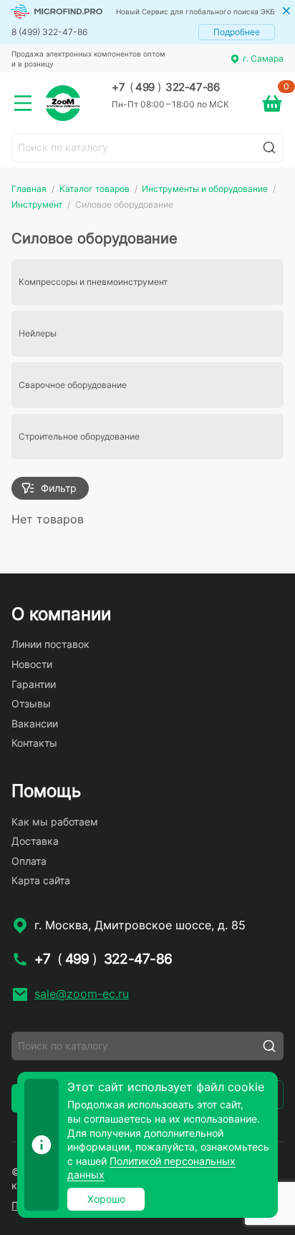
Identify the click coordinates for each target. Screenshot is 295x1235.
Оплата (29, 861)
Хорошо (106, 1199)
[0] (272, 103)
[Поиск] (269, 147)
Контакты (34, 743)
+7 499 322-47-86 (165, 87)
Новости (31, 664)
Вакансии (34, 723)
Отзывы (31, 703)
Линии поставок (50, 644)
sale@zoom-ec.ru (81, 994)
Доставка (35, 841)
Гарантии (33, 684)
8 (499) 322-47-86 (49, 31)
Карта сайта (40, 880)
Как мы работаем (54, 821)
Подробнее (236, 31)
